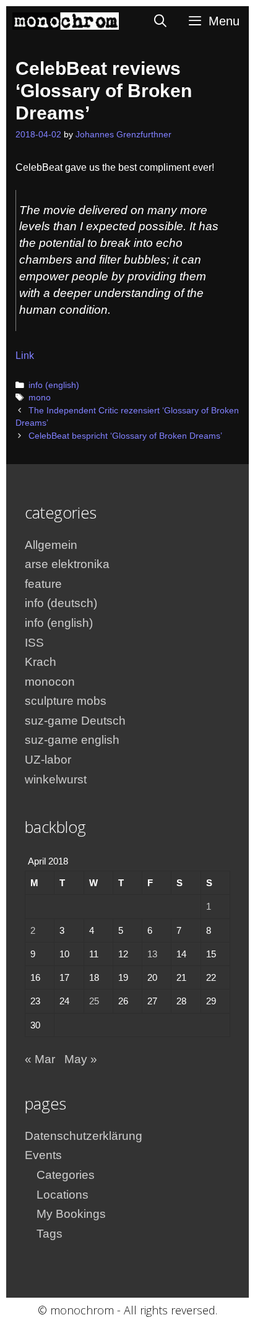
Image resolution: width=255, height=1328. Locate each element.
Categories (66, 1174)
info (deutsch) (61, 603)
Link (24, 355)
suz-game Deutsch (75, 720)
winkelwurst (56, 779)
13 (152, 954)
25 (94, 1001)
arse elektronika (67, 564)
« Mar (40, 1059)
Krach (40, 661)
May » (80, 1059)
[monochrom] (65, 21)
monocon (50, 681)
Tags (50, 1233)
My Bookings (71, 1213)
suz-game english (72, 739)
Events (43, 1155)
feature (43, 583)
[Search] (161, 21)
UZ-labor (48, 759)
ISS (34, 642)
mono (39, 397)
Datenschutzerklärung (83, 1135)
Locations (63, 1194)
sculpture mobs (65, 700)
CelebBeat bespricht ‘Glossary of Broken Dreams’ (125, 436)
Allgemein (51, 544)
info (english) (53, 385)
